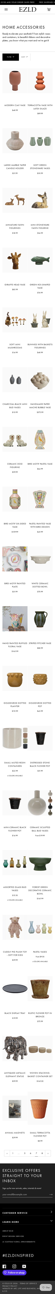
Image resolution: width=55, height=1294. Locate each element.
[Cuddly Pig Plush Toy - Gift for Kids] (15, 927)
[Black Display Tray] (15, 989)
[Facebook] (4, 1266)
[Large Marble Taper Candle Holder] (15, 141)
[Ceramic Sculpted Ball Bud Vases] (40, 803)
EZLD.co (8, 1283)
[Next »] (48, 1153)
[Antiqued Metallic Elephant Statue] (15, 1048)
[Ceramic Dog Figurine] (15, 439)
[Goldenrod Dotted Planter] (15, 678)
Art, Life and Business (25, 1288)
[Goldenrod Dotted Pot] (40, 678)
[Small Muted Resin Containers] (15, 738)
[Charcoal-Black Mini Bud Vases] (15, 380)
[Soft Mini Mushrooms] (15, 320)
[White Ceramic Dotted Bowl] (40, 559)
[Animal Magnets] (15, 1108)
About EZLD (7, 1231)
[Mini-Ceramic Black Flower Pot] (15, 803)
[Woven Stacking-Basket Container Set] (40, 1048)
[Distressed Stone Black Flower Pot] (40, 738)
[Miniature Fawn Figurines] (15, 200)
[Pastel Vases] (40, 927)
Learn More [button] (10, 1222)
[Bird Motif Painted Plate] (15, 559)
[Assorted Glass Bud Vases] (15, 863)
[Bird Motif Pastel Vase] (40, 439)
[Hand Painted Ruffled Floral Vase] (15, 619)
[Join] (48, 1194)
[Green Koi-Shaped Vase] (40, 260)
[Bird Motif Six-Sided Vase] (15, 499)
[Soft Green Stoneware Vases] (40, 141)
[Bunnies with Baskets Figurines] (40, 320)
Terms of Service (28, 1283)
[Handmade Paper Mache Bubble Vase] (40, 380)
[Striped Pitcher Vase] (40, 619)
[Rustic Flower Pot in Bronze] (40, 989)
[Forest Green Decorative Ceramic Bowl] (40, 863)
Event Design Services (13, 1236)
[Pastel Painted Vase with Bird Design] (40, 499)
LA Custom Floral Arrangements (18, 1242)
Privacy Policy (9, 1286)
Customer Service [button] (15, 1213)
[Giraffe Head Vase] (15, 260)
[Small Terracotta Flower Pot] (40, 1108)
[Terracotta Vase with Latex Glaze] (40, 81)
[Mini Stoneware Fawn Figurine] (40, 200)
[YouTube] (24, 1266)
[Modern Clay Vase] (15, 81)
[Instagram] (14, 1266)
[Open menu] (9, 9)
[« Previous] (7, 1153)
